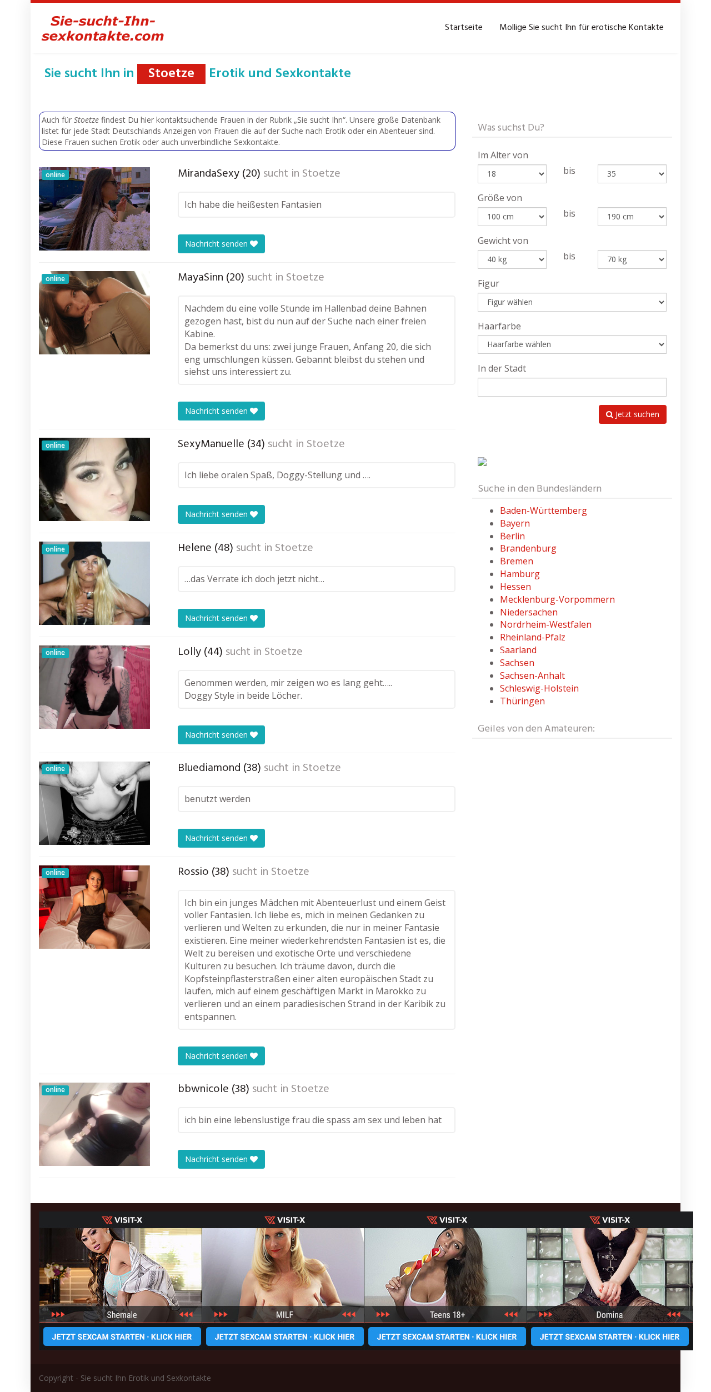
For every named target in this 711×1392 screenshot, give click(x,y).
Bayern (515, 523)
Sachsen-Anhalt (532, 675)
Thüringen (522, 701)
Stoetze (321, 174)
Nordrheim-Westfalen (546, 624)
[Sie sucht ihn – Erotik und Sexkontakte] (103, 27)
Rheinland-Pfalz (532, 637)
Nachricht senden (217, 243)
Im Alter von (503, 155)
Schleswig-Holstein (539, 688)
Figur (488, 283)
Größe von (500, 198)
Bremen (516, 561)
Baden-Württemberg (543, 510)
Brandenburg (528, 548)
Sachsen (517, 663)
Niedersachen (529, 612)
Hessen (515, 586)
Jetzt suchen (636, 414)
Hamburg (520, 574)
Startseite (464, 28)
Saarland (518, 650)
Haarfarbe (499, 326)
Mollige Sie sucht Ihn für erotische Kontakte (581, 28)
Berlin (512, 536)
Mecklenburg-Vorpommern (557, 599)
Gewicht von (503, 240)
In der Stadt (502, 368)
